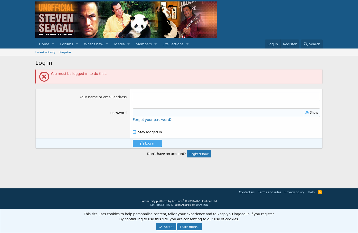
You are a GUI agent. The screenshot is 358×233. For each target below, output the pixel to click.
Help (311, 192)
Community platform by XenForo (179, 201)
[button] (53, 44)
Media (119, 43)
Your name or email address (103, 96)
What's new (93, 43)
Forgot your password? (152, 119)
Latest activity (45, 52)
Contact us (246, 192)
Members (144, 43)
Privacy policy (294, 192)
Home (44, 43)
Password (118, 112)
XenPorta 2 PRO (160, 204)
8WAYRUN (202, 204)
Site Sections (172, 43)
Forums (66, 43)
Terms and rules (269, 192)
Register (65, 52)
